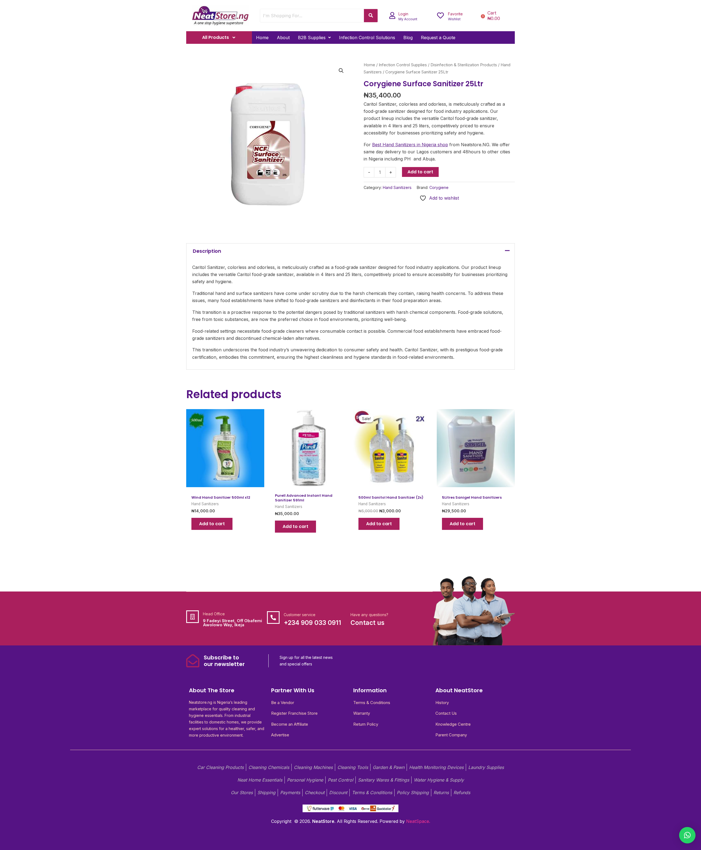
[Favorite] (440, 15)
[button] (314, 37)
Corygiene (439, 187)
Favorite (455, 14)
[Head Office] (192, 616)
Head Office (214, 613)
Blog (408, 37)
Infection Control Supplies (403, 64)
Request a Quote (438, 37)
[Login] (392, 15)
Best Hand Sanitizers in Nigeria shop (410, 144)
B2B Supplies (312, 37)
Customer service (299, 614)
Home (262, 37)
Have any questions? (369, 614)
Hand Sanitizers (397, 187)
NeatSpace (417, 821)
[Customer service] (273, 617)
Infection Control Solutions (367, 37)
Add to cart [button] (212, 524)
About (283, 37)
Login (403, 14)
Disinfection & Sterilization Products (463, 64)
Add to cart (420, 172)
